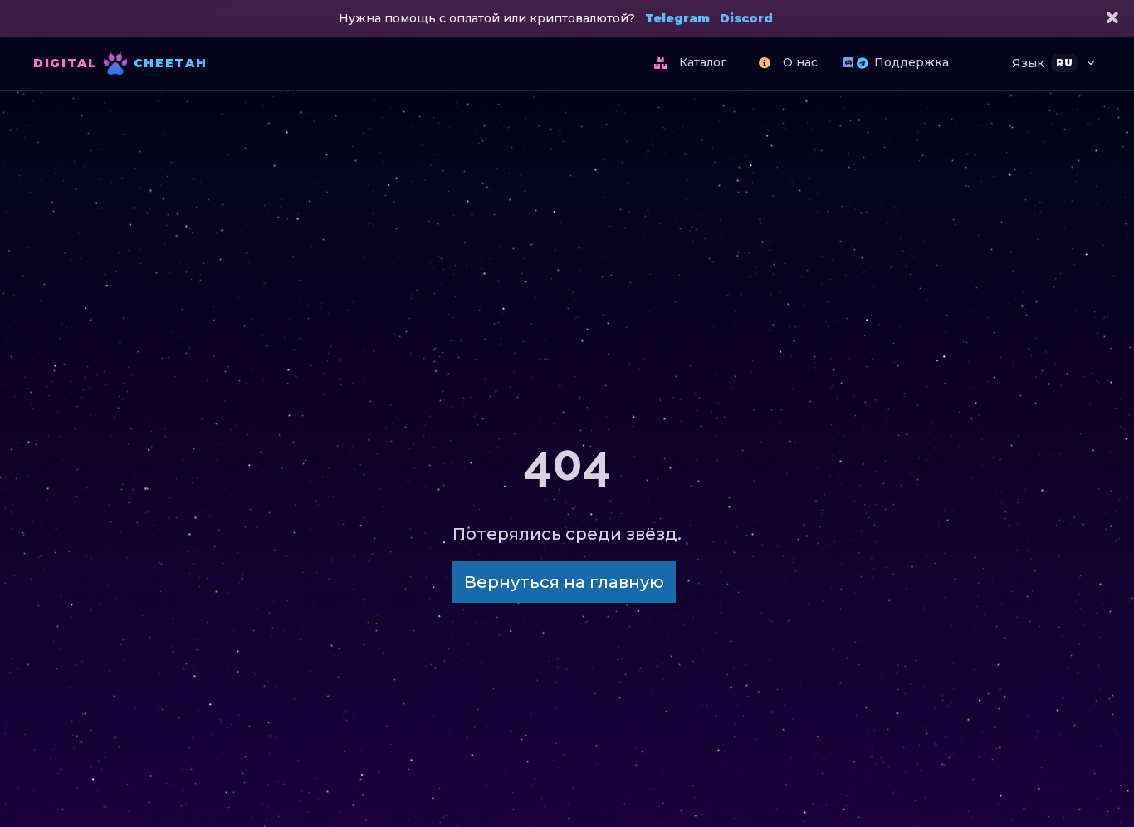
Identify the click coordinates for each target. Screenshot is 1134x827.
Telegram (677, 18)
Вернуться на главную (564, 582)
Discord (746, 18)
